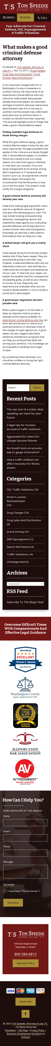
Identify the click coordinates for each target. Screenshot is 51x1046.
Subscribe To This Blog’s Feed (25, 602)
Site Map (23, 1030)
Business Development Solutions (24, 1033)
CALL (44, 18)
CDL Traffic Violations (20, 489)
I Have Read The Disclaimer (24, 891)
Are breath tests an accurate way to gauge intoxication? (24, 450)
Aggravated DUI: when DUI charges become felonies (23, 438)
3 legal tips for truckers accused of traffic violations (24, 427)
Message (8, 861)
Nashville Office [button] (25, 963)
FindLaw (25, 1037)
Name (6, 816)
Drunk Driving (15, 531)
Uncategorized (16, 561)
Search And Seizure (21, 77)
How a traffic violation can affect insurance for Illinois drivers (23, 463)
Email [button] (27, 17)
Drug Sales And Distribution (17, 74)
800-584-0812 (25, 954)
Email (7, 831)
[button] (8, 17)
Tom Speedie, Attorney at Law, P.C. (29, 1023)
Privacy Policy (37, 1030)
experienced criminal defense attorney (23, 320)
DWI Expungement (18, 539)
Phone (6, 846)
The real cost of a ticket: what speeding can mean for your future (25, 413)
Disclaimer (8, 884)
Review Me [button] (25, 1001)
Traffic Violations (17, 554)
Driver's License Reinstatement (16, 499)
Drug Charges (37, 70)
